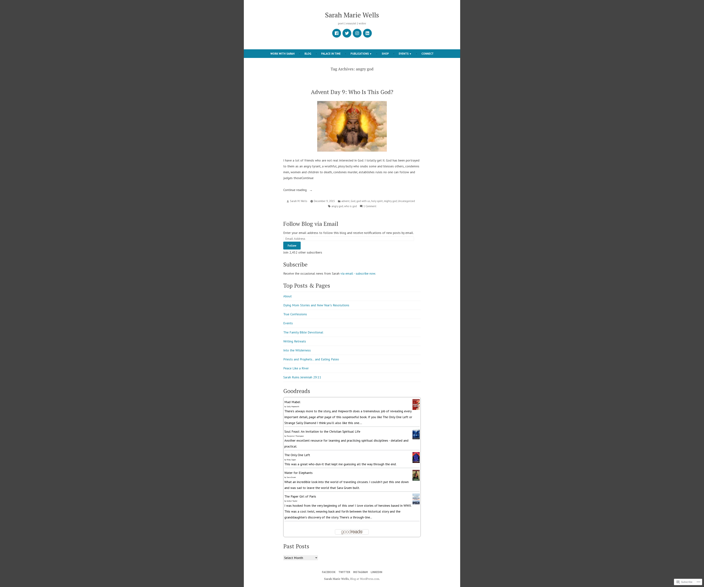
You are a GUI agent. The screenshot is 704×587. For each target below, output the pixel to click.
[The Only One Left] (416, 457)
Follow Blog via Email (310, 224)
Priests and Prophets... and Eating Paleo (311, 359)
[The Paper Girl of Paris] (416, 498)
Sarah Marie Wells (352, 14)
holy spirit (377, 201)
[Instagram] (357, 33)
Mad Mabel (292, 402)
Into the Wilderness (297, 350)
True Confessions (295, 314)
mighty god (390, 201)
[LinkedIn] (367, 33)
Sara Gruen (291, 477)
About (287, 296)
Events (404, 53)
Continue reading (295, 190)
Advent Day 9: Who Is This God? (352, 92)
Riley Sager (291, 459)
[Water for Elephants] (416, 475)
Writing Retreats (294, 341)
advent (345, 201)
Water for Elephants (298, 473)
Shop (385, 53)
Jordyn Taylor (292, 501)
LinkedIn (376, 572)
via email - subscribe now (357, 273)
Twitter (344, 572)
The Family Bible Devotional (303, 332)
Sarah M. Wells (298, 201)
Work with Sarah (282, 53)
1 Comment (369, 206)
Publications (360, 53)
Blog (308, 53)
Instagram (360, 572)
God (353, 201)
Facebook (329, 572)
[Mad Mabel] (416, 404)
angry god (337, 206)
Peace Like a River (296, 368)
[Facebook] (336, 33)
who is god (350, 206)
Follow (292, 245)
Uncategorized (406, 201)
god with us (363, 201)
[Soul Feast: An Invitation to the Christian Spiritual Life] (416, 433)
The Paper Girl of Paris (300, 496)
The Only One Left (297, 455)
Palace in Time (331, 53)
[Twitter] (346, 33)
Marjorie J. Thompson (295, 436)
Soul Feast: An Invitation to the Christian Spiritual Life (322, 431)
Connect (427, 53)
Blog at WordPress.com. (365, 579)
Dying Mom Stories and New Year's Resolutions (316, 305)
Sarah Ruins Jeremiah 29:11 (302, 377)
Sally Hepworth (293, 406)
